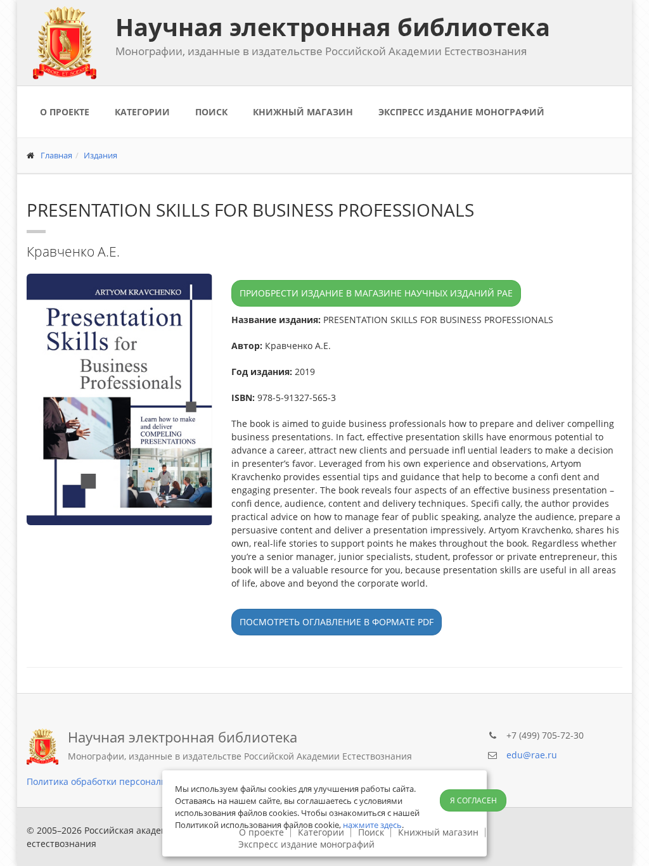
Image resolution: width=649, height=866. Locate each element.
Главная (56, 155)
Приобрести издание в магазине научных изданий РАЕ (376, 293)
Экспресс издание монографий (461, 112)
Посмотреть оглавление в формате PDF (337, 622)
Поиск (211, 112)
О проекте (64, 112)
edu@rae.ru (531, 755)
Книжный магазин (303, 112)
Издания (100, 155)
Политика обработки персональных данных (123, 781)
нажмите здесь (372, 825)
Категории (142, 112)
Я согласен (473, 800)
